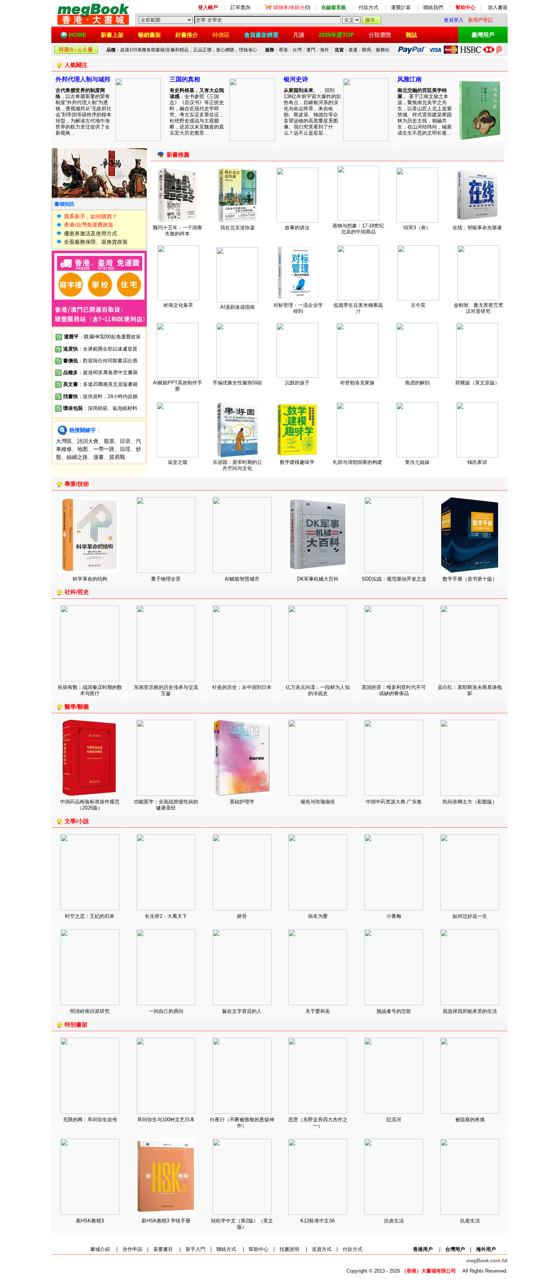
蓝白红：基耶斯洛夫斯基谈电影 (470, 690)
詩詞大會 (87, 441)
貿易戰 (117, 457)
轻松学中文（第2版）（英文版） (242, 1224)
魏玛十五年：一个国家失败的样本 (177, 230)
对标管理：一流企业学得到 (298, 308)
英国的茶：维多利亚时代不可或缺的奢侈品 (394, 690)
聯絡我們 (433, 7)
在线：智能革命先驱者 (477, 227)
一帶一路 (103, 449)
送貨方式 (322, 1249)
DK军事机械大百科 (317, 579)
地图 (82, 449)
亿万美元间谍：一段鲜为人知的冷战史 (318, 690)
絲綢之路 (77, 457)
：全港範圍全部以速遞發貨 (100, 349)
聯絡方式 (226, 1249)
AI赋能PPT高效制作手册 (177, 386)
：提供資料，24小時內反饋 (108, 396)
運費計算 (401, 7)
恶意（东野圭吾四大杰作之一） (318, 1122)
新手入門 (195, 1249)
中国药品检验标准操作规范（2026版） (89, 805)
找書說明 (289, 1249)
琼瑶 (125, 449)
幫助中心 (258, 1249)
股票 (109, 441)
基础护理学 (242, 802)
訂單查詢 (240, 7)
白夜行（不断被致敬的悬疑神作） (242, 1122)
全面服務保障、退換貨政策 (96, 242)
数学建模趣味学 (297, 462)
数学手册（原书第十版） (470, 579)
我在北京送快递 (237, 227)
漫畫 (98, 457)
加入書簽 (498, 7)
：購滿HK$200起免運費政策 (102, 337)
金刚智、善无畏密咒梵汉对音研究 (478, 308)
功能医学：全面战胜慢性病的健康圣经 (166, 805)
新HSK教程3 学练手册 (166, 1221)
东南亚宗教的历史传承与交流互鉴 (166, 690)
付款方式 (368, 7)
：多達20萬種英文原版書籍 (100, 384)
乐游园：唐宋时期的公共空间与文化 (237, 465)
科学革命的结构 (90, 579)
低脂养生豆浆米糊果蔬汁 (358, 308)
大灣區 (64, 441)
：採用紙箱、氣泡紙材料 (110, 408)
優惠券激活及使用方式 (90, 233)
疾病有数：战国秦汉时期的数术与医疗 (90, 690)
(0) (291, 7)
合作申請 (132, 1249)
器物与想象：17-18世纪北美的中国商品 (358, 229)
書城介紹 (100, 1249)
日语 (125, 441)
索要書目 (163, 1249)
